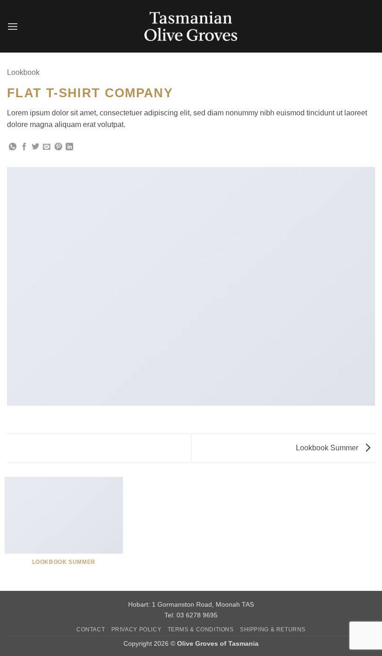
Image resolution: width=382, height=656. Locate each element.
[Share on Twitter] (35, 147)
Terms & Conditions (201, 629)
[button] (12, 26)
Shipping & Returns (273, 629)
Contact (90, 629)
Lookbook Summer (328, 448)
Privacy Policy (136, 629)
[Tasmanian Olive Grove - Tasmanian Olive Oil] (191, 26)
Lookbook (23, 72)
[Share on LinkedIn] (69, 147)
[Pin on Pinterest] (58, 147)
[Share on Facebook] (24, 147)
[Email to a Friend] (46, 147)
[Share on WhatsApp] (12, 147)
